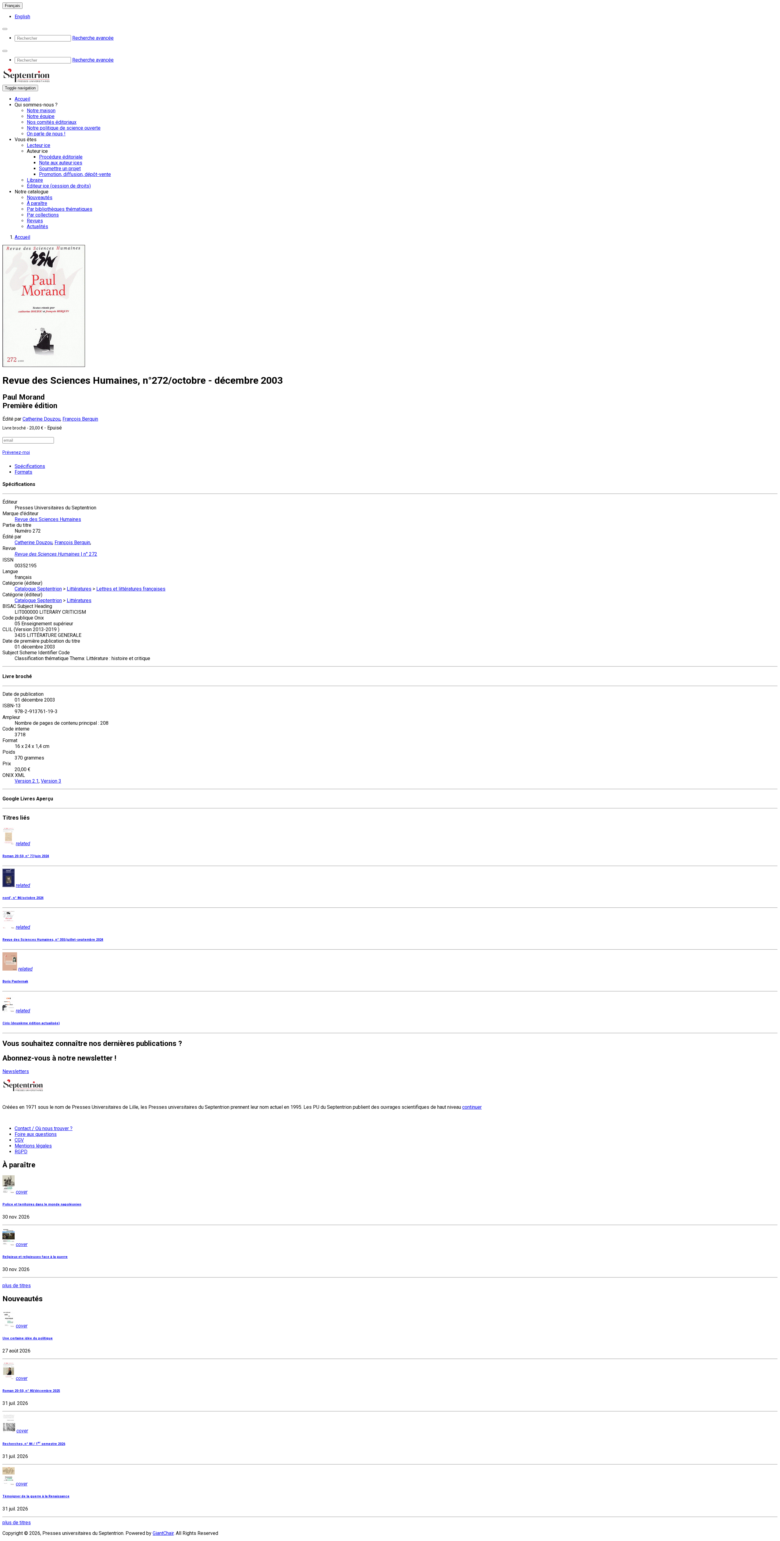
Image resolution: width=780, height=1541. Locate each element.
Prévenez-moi (16, 452)
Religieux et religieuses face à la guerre (35, 1257)
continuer (472, 1107)
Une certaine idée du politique (27, 1338)
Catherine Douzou (41, 419)
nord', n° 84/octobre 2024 (23, 898)
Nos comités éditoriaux (51, 122)
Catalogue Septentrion (38, 589)
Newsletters (15, 1071)
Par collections (43, 215)
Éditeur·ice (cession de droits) (59, 186)
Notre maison (41, 110)
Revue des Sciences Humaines (48, 519)
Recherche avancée (93, 38)
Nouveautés (39, 197)
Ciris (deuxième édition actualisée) (31, 1023)
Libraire (35, 180)
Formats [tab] (23, 472)
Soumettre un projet (60, 168)
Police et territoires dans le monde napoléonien (41, 1204)
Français (12, 5)
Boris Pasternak (15, 981)
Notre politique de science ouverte (64, 128)
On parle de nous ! (46, 134)
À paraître (37, 203)
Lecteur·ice (38, 145)
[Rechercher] (4, 29)
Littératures (79, 589)
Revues (35, 221)
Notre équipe (41, 116)
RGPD (21, 1152)
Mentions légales (33, 1146)
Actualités (37, 226)
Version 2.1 (27, 781)
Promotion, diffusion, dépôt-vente (75, 174)
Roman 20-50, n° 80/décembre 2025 (31, 1391)
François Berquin (80, 419)
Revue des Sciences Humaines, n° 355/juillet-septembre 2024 (52, 940)
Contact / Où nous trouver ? (44, 1128)
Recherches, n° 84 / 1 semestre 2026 (33, 1444)
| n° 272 (56, 554)
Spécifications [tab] (30, 466)
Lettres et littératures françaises (130, 589)
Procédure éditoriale (61, 157)
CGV (19, 1140)
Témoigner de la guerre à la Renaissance (35, 1496)
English (22, 17)
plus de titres (16, 1285)
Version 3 (51, 781)
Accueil (22, 99)
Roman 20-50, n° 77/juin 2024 (25, 856)
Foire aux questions (36, 1134)
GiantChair (163, 1533)
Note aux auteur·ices (60, 163)
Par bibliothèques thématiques (59, 209)
